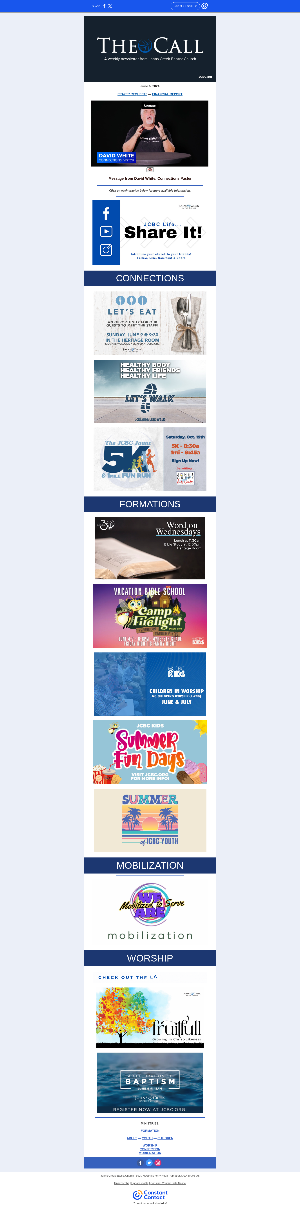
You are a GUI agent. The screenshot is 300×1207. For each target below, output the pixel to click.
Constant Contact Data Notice (168, 1183)
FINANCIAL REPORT (167, 94)
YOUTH (147, 1138)
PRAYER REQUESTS (132, 94)
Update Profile (139, 1183)
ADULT (132, 1138)
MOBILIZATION (150, 1153)
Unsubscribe (121, 1183)
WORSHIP (150, 1145)
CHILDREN (165, 1138)
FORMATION (150, 1130)
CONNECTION (150, 1149)
